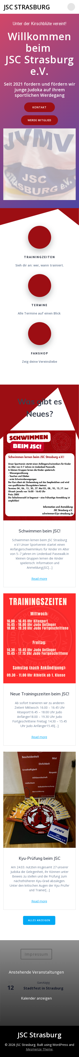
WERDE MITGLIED (39, 120)
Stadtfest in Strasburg (43, 988)
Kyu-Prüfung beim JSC (39, 858)
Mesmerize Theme (39, 1049)
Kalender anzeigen (36, 998)
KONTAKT (39, 107)
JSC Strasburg (27, 7)
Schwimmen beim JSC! (39, 531)
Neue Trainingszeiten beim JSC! (39, 693)
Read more (39, 579)
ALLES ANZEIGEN (39, 920)
